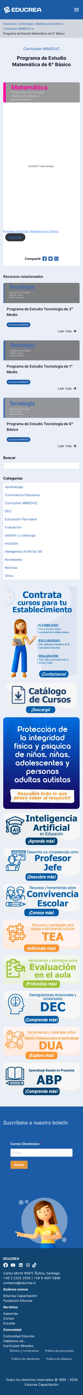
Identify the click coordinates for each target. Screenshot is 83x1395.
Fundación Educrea (17, 1301)
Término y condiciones (24, 1350)
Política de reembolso (25, 1358)
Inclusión (11, 543)
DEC (8, 511)
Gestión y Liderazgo (20, 535)
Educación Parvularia (21, 519)
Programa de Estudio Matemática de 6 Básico (31, 231)
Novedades (13, 559)
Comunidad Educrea (18, 1336)
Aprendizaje (14, 487)
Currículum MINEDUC (18, 324)
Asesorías (10, 1313)
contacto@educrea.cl (19, 1283)
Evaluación (13, 527)
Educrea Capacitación (20, 1296)
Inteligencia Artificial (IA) (24, 551)
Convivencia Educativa (22, 495)
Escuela (9, 1323)
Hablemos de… (14, 1341)
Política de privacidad (59, 1350)
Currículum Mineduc (18, 1346)
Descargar (15, 237)
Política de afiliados (59, 1358)
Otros (9, 576)
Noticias (11, 568)
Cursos (8, 1318)
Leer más (65, 331)
